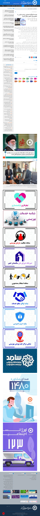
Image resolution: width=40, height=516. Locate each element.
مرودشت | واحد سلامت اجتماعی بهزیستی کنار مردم (9, 42)
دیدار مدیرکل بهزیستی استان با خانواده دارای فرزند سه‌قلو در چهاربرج (8, 67)
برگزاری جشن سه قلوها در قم (8, 127)
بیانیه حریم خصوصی (34, 477)
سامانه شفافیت (13, 5)
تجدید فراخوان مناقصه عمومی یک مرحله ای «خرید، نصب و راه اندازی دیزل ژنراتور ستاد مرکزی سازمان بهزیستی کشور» (8, 484)
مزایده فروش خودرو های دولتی (21, 475)
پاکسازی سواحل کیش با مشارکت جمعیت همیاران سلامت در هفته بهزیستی (7, 72)
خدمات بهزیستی (9, 5)
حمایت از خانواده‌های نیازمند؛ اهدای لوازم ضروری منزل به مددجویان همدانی (8, 83)
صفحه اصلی (34, 8)
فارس (28, 8)
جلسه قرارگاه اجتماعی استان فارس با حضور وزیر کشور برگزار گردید (27, 15)
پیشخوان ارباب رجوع (18, 5)
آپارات (6, 2)
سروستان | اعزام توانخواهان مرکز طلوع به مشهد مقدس (8, 39)
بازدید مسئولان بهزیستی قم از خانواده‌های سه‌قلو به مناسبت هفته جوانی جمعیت (8, 117)
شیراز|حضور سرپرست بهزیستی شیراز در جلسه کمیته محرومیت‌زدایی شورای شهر (8, 30)
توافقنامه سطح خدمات (33, 479)
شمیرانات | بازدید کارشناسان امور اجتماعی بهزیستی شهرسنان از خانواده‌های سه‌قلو (7, 86)
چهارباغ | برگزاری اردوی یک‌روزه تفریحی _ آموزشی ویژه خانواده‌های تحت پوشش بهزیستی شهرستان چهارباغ (8, 103)
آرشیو (7, 506)
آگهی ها (23, 473)
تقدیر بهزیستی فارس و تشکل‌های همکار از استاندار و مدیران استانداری (9, 15)
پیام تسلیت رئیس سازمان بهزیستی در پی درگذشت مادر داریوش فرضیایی (8, 75)
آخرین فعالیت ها (10, 8)
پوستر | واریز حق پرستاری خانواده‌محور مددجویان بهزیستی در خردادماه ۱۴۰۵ (8, 120)
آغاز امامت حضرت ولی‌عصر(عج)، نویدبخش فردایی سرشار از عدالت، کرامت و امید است (9, 11)
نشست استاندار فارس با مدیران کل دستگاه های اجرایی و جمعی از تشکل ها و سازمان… (9, 19)
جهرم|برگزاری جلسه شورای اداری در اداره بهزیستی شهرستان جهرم (29, 185)
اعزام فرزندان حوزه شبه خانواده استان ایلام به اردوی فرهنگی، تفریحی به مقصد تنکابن (8, 99)
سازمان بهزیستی (26, 2)
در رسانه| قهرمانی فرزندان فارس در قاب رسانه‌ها (8, 23)
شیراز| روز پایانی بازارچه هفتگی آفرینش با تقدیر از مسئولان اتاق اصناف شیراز (8, 27)
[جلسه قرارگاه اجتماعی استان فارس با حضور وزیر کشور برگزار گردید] (20, 21)
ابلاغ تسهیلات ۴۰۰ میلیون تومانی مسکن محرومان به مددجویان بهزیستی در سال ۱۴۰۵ (8, 114)
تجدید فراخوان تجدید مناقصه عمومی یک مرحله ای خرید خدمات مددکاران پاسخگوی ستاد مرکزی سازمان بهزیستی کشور (8, 487)
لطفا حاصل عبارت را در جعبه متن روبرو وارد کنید (31, 69)
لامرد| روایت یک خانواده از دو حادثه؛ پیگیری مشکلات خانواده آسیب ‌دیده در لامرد (8, 55)
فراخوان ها (10, 473)
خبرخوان (5, 2)
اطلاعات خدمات (33, 473)
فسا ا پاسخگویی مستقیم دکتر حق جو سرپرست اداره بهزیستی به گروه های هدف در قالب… (9, 59)
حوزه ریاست (29, 5)
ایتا (9, 2)
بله (7, 2)
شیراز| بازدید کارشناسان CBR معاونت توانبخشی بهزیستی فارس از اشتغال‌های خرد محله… (8, 35)
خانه (36, 5)
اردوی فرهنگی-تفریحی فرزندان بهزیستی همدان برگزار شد (8, 112)
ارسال (16, 72)
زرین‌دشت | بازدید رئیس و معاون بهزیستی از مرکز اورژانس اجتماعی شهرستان (9, 50)
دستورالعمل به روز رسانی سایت (33, 478)
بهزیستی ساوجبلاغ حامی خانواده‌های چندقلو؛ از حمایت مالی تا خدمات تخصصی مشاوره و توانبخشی (8, 129)
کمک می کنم (33, 5)
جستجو (3, 2)
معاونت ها (26, 5)
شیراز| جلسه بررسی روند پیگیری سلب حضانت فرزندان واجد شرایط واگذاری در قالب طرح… (8, 46)
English (5, 0)
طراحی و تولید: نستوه (19, 515)
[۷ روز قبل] (20, 172)
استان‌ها (23, 5)
